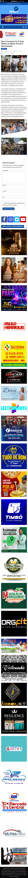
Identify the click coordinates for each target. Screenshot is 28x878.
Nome (4, 185)
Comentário (5, 170)
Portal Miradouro (19, 51)
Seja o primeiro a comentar (8, 53)
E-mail (4, 191)
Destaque (4, 48)
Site (3, 197)
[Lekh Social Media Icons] (4, 219)
